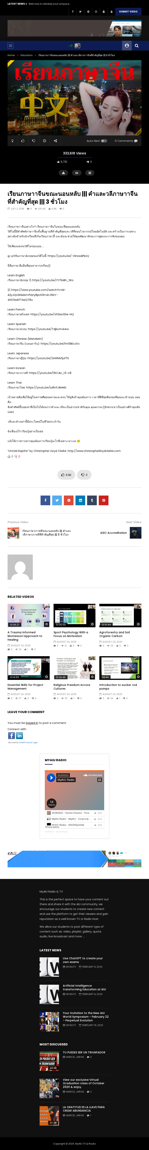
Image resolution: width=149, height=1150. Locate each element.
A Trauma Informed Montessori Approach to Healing (25, 636)
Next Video (133, 522)
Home (11, 55)
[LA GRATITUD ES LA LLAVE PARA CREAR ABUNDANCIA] (49, 1116)
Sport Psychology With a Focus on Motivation (71, 634)
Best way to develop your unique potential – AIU (50, 3)
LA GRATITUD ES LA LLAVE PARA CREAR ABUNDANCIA (84, 1109)
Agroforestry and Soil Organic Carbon (114, 634)
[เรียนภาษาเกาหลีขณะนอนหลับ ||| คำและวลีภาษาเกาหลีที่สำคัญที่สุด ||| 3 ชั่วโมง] (13, 533)
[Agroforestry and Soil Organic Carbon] (120, 615)
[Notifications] (103, 12)
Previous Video (18, 522)
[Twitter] (80, 12)
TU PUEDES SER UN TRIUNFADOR (84, 1052)
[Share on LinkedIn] (80, 500)
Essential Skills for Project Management (25, 687)
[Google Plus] (88, 12)
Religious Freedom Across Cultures (72, 687)
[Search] (136, 45)
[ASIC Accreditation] (135, 533)
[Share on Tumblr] (92, 500)
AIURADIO (49, 832)
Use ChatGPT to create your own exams (83, 960)
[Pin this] (103, 500)
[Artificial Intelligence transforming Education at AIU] (49, 994)
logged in (32, 723)
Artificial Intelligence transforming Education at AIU (84, 987)
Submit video (128, 11)
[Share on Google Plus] (69, 500)
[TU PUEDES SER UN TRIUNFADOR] (49, 1061)
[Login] (111, 12)
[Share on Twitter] (57, 500)
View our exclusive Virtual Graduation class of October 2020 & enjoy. (83, 1083)
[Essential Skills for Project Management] (29, 668)
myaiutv (71, 966)
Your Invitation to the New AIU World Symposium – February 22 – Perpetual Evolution (86, 1016)
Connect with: (17, 729)
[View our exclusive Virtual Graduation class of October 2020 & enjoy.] (49, 1088)
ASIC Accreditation (113, 533)
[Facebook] (72, 12)
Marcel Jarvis (75, 1057)
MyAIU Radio (62, 832)
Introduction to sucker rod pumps (118, 687)
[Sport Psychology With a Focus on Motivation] (75, 615)
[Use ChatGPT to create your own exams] (49, 967)
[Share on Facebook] (45, 500)
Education (27, 55)
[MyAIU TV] (74, 46)
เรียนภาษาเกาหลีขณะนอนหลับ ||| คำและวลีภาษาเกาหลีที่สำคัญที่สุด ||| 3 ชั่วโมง (46, 532)
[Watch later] (96, 12)
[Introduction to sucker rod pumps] (120, 668)
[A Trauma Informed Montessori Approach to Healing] (29, 615)
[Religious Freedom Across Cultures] (75, 668)
